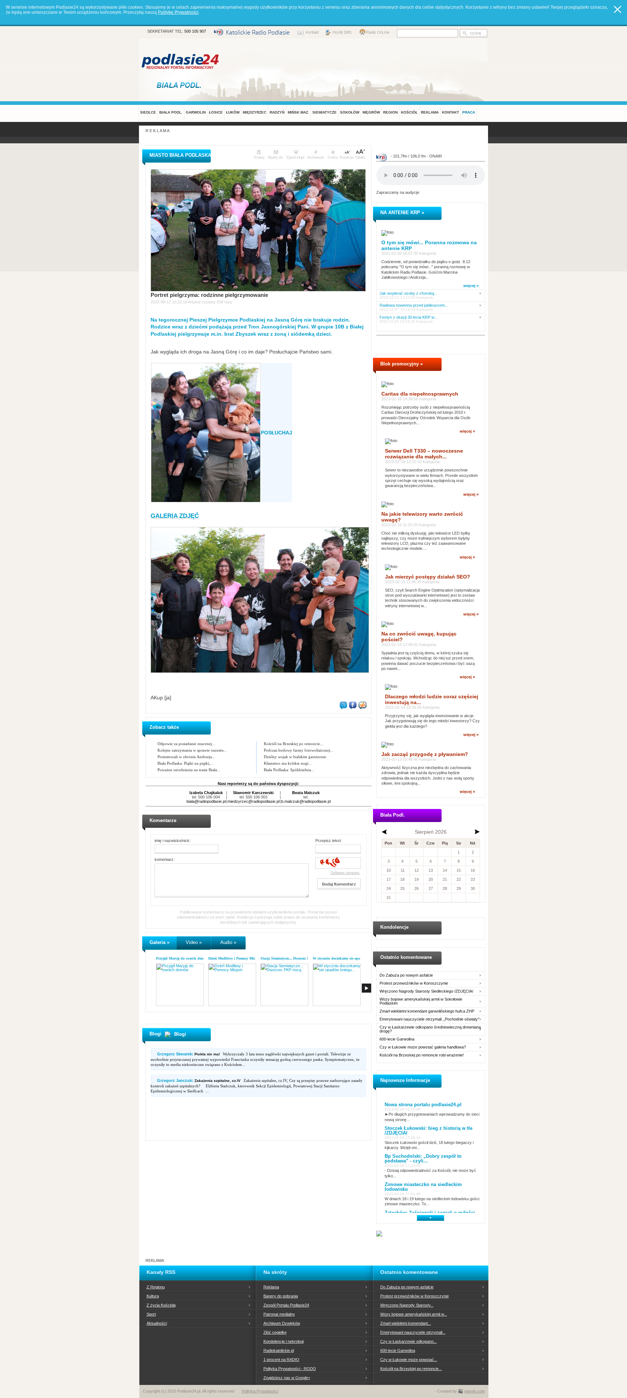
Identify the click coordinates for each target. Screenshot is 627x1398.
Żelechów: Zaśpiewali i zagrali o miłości (430, 1212)
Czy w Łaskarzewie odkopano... (408, 1341)
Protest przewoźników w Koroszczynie (414, 983)
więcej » (471, 285)
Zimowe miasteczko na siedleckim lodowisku (423, 1187)
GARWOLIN (196, 112)
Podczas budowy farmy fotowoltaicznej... (298, 750)
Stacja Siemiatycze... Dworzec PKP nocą (291, 958)
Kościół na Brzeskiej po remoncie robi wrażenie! (422, 1055)
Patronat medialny (279, 1314)
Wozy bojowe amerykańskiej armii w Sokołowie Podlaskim (421, 1001)
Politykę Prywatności (178, 12)
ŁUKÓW (232, 112)
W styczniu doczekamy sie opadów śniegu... (347, 958)
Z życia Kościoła (161, 1305)
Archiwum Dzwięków (281, 1323)
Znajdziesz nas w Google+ (286, 1377)
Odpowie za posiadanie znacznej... (186, 743)
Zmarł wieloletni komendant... (405, 1323)
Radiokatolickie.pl (278, 1350)
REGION (390, 112)
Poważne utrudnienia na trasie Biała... (188, 770)
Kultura (153, 1296)
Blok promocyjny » (401, 364)
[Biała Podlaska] (180, 85)
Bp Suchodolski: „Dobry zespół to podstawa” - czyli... (423, 1158)
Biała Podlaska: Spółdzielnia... (289, 770)
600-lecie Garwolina (397, 1039)
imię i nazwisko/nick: (172, 840)
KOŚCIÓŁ (409, 112)
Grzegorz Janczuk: (199, 1080)
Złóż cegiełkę (275, 1332)
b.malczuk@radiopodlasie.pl (306, 801)
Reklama (271, 1287)
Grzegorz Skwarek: (188, 1054)
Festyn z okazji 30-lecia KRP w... (408, 317)
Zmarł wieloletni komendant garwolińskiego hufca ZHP (427, 1011)
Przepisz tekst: (328, 840)
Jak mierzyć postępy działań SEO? (427, 577)
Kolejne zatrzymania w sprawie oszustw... (192, 750)
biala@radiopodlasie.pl (206, 801)
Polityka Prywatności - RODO (289, 1368)
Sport (151, 1314)
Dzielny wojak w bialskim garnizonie (295, 757)
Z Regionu (156, 1287)
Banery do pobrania (280, 1296)
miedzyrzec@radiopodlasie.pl (253, 801)
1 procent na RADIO (281, 1359)
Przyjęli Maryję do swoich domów (182, 958)
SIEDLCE (148, 112)
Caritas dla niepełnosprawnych (419, 394)
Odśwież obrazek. (345, 873)
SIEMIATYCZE (324, 112)
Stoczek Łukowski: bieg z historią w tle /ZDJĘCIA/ (428, 1130)
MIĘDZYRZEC (254, 112)
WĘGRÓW (371, 112)
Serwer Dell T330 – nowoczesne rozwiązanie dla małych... (424, 453)
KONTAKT (450, 112)
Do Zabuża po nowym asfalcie (406, 975)
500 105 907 (195, 31)
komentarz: (165, 859)
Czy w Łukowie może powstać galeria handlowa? (423, 1047)
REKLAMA (430, 112)
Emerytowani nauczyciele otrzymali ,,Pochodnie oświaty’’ (429, 1019)
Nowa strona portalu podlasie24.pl (423, 1104)
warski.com (474, 1391)
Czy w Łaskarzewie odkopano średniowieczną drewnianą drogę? (430, 1029)
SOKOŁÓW (349, 112)
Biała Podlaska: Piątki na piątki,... (185, 763)
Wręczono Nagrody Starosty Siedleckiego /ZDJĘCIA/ (426, 991)
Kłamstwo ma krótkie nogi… (288, 763)
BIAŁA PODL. (171, 112)
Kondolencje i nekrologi (283, 1341)
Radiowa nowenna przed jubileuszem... (414, 305)
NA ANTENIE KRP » (402, 212)
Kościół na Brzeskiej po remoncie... (293, 743)
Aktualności (157, 1323)
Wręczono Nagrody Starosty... (407, 1305)
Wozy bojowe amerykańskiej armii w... (413, 1314)
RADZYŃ (277, 112)
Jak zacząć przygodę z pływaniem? (424, 754)
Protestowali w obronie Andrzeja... (186, 757)
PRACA (468, 112)
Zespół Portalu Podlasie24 (286, 1305)
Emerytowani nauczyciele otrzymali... (413, 1332)
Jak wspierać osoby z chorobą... (408, 293)
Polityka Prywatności (260, 1391)
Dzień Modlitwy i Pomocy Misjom (234, 958)
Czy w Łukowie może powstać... (408, 1359)
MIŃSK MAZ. (298, 112)
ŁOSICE (216, 112)
